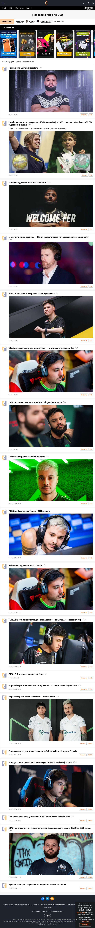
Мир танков (20, 8)
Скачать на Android (64, 54)
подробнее (81, 912)
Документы (47, 908)
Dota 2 (4, 8)
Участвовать (45, 54)
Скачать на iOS (83, 54)
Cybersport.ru (42, 925)
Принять (85, 925)
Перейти (27, 54)
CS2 (10, 8)
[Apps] (83, 3)
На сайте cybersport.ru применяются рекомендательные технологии (63, 905)
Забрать (9, 54)
